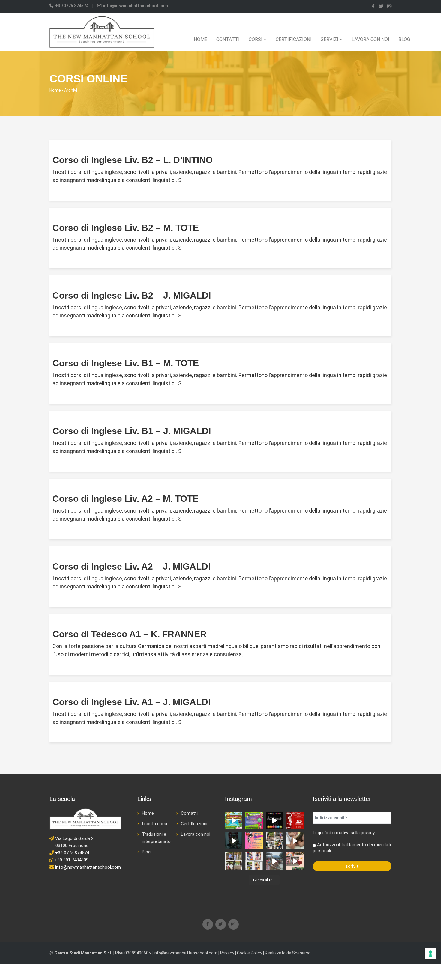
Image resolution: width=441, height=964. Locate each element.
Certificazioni (294, 39)
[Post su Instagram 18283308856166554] (274, 820)
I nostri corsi (154, 823)
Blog (404, 39)
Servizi (330, 39)
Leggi (318, 832)
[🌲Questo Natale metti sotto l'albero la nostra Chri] (295, 820)
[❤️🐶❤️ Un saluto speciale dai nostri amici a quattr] (274, 840)
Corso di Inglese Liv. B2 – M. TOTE (125, 228)
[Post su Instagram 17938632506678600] (295, 840)
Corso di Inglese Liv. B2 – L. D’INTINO (132, 160)
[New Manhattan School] (102, 31)
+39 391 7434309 (70, 860)
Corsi (256, 39)
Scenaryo (301, 953)
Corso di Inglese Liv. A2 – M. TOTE (125, 499)
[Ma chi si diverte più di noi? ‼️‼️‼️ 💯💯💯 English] (295, 861)
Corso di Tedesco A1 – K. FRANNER (129, 634)
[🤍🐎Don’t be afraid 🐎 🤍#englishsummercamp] (233, 861)
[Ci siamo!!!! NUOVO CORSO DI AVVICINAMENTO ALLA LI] (254, 840)
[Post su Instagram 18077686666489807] (233, 820)
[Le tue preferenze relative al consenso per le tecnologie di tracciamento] (430, 953)
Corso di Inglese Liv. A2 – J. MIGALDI (131, 566)
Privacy (227, 953)
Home (200, 39)
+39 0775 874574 (71, 5)
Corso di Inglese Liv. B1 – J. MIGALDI (131, 431)
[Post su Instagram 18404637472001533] (233, 840)
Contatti (228, 39)
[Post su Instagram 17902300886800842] (274, 861)
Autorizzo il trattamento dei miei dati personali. (352, 847)
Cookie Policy (249, 953)
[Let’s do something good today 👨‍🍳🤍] (254, 861)
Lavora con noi (370, 39)
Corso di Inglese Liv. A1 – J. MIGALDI (131, 702)
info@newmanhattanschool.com (135, 5)
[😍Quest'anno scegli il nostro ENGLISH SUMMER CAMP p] (254, 820)
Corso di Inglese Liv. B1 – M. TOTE (125, 363)
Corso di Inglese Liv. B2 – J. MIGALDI (131, 295)
